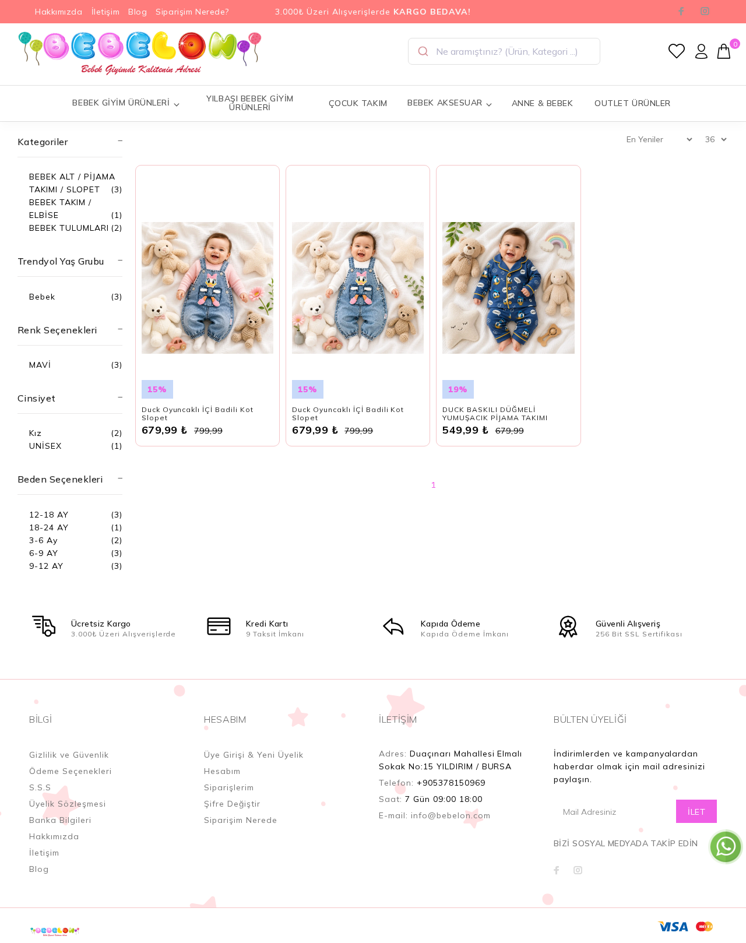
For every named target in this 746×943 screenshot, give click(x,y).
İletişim (105, 11)
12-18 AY (49, 514)
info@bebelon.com (451, 815)
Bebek (42, 296)
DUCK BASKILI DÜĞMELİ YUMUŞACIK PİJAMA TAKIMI (495, 413)
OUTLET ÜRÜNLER (632, 103)
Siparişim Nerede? (192, 11)
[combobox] (504, 51)
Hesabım (222, 771)
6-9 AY (43, 553)
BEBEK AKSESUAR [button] (445, 102)
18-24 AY (49, 527)
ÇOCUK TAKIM (358, 103)
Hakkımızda (59, 11)
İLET (696, 812)
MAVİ (40, 365)
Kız (35, 433)
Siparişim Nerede (240, 820)
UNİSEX (45, 446)
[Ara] (422, 51)
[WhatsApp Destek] (725, 846)
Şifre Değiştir (232, 803)
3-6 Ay (43, 540)
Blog (137, 11)
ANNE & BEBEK (542, 103)
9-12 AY (46, 566)
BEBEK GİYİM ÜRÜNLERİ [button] (121, 102)
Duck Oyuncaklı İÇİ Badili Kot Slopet (198, 413)
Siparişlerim (229, 787)
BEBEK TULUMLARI (69, 228)
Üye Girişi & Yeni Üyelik (254, 755)
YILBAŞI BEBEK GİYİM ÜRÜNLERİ (250, 102)
